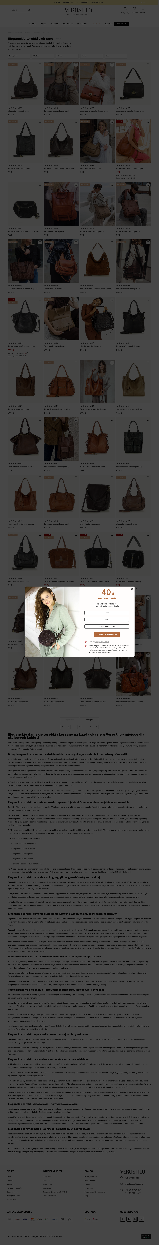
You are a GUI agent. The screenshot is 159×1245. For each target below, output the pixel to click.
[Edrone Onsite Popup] (79, 622)
